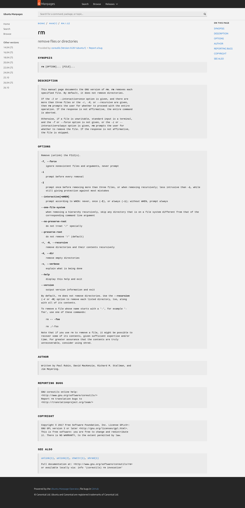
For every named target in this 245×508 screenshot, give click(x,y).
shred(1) (93, 458)
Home (6, 23)
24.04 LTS (8, 72)
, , (54, 242)
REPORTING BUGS (223, 48)
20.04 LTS (8, 62)
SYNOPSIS (219, 28)
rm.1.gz (65, 23)
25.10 (6, 77)
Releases (110, 4)
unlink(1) (47, 458)
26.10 (6, 87)
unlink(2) (63, 458)
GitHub (95, 488)
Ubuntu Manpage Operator (65, 488)
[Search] (205, 14)
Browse (97, 4)
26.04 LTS (8, 82)
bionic (41, 23)
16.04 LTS (8, 52)
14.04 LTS (8, 47)
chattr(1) (78, 458)
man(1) (53, 23)
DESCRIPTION (221, 33)
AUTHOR (218, 43)
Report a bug (95, 48)
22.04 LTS (8, 67)
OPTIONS (219, 38)
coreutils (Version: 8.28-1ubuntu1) (68, 48)
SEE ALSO (219, 58)
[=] (55, 196)
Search (85, 4)
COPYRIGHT (220, 53)
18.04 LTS (8, 57)
